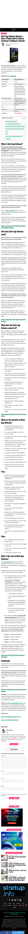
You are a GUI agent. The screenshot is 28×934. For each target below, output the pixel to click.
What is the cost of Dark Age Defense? (14, 136)
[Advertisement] (14, 14)
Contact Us (15, 905)
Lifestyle (9, 903)
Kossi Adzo (8, 45)
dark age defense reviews (16, 703)
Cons (7, 133)
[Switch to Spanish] (14, 907)
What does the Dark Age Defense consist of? (15, 126)
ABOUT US (7, 916)
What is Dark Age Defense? (11, 121)
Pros (6, 131)
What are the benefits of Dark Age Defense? (15, 128)
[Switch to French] (23, 905)
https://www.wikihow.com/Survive (10, 720)
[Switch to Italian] (20, 905)
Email (2, 778)
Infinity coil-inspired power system (14, 360)
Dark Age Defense (10, 210)
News (14, 903)
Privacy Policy (18, 912)
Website (2, 785)
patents (14, 738)
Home (5, 903)
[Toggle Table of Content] (23, 118)
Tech (23, 903)
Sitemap (16, 914)
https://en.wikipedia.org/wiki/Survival (11, 716)
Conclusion (8, 138)
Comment (3, 755)
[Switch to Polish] (26, 905)
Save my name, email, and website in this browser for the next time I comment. (14, 795)
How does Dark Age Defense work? (13, 123)
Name (2, 770)
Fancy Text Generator (7, 905)
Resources (18, 903)
